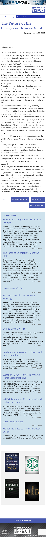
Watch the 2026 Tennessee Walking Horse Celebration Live (21, 376)
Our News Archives (22, 17)
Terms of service (4, 530)
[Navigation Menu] (1, 9)
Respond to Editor (37, 199)
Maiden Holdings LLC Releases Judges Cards (22, 430)
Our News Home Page (8, 17)
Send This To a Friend (36, 205)
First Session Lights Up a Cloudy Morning (19, 297)
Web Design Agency (5, 534)
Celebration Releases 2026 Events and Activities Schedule (22, 354)
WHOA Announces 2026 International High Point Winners (22, 400)
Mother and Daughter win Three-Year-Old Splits (22, 221)
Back (4, 199)
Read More (37, 248)
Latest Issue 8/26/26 (13, 288)
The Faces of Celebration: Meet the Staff (21, 254)
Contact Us (27, 520)
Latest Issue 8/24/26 (13, 421)
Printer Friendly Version (19, 199)
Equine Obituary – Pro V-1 (16, 328)
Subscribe (18, 520)
